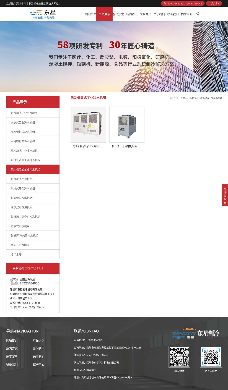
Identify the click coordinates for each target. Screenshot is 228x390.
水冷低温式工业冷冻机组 (25, 160)
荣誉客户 (145, 14)
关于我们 (159, 14)
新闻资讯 (132, 14)
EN (217, 3)
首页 (183, 97)
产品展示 (104, 14)
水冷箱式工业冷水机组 (24, 113)
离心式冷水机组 (20, 245)
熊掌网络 (91, 370)
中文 (211, 3)
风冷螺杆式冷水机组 (23, 132)
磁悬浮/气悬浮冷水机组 (24, 235)
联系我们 (173, 14)
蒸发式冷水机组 (20, 226)
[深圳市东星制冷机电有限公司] (43, 14)
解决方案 (118, 14)
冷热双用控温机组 (21, 207)
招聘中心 (186, 14)
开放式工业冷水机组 (23, 122)
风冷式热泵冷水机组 (23, 188)
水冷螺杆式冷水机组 (23, 141)
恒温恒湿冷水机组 (21, 198)
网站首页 (90, 14)
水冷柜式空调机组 (21, 179)
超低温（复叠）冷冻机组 (25, 216)
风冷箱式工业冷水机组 (24, 150)
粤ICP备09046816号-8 (119, 377)
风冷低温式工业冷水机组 (25, 169)
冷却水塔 (16, 254)
